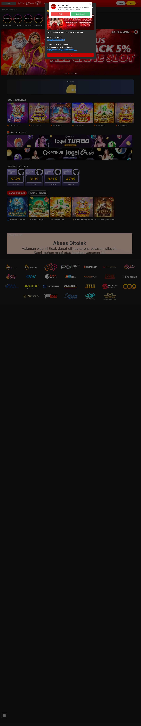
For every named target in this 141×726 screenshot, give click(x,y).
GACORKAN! (80, 14)
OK (70, 55)
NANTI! (60, 14)
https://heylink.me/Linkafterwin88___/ (62, 50)
